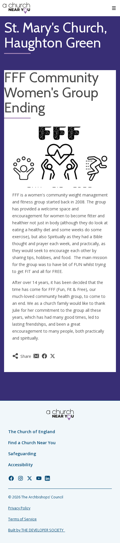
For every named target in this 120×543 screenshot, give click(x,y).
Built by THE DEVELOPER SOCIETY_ (36, 530)
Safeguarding (22, 453)
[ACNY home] (16, 8)
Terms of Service (22, 519)
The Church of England (31, 431)
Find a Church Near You (32, 442)
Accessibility (20, 464)
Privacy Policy (19, 508)
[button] (114, 8)
